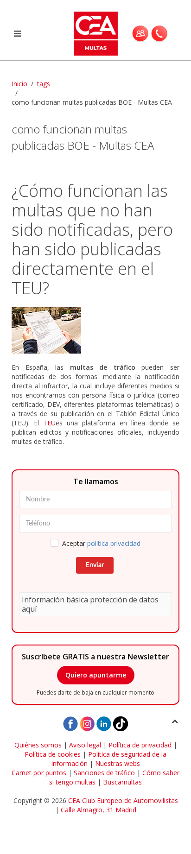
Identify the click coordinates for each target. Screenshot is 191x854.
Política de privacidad (140, 744)
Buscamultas (122, 782)
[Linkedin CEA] (103, 723)
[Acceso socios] (140, 33)
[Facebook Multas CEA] (70, 723)
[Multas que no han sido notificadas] (95, 330)
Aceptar (101, 543)
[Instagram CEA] (87, 723)
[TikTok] (120, 723)
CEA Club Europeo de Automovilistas (123, 800)
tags (43, 83)
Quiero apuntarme (95, 675)
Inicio (19, 83)
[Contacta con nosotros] (159, 33)
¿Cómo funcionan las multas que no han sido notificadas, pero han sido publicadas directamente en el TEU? (92, 239)
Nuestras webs (117, 763)
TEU (49, 422)
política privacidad (113, 543)
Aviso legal (85, 744)
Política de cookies (53, 754)
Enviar (95, 565)
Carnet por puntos (39, 772)
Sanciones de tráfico (104, 772)
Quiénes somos (38, 744)
